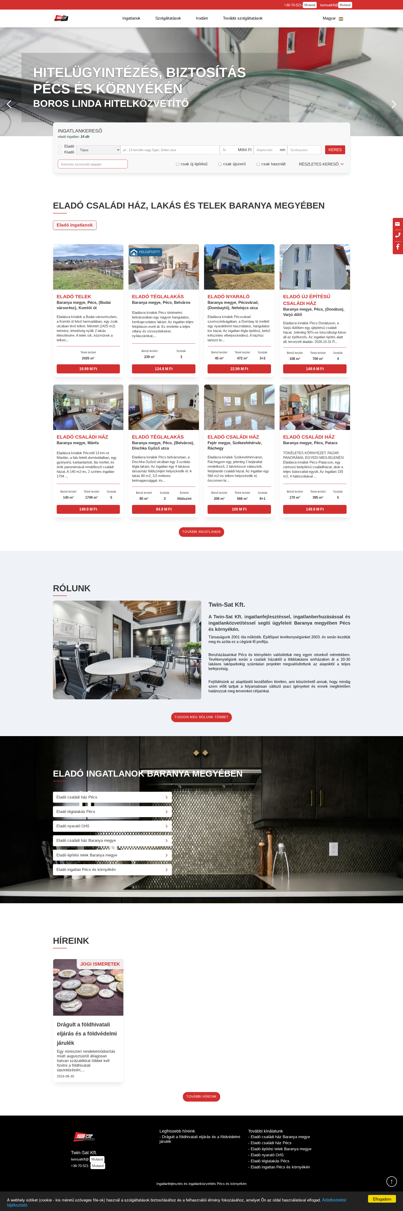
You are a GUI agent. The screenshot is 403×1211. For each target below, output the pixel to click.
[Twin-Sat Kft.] (61, 18)
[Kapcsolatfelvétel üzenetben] (397, 223)
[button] (131, 18)
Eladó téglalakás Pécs (75, 811)
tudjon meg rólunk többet (201, 717)
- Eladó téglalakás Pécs (268, 1161)
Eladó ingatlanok (75, 225)
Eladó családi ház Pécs (76, 797)
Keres (335, 150)
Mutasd (309, 5)
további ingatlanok (201, 532)
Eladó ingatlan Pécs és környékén (86, 869)
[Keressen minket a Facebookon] (398, 246)
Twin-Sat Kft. (84, 1152)
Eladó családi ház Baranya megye (86, 840)
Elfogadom (382, 1199)
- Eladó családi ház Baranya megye (279, 1137)
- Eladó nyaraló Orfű (265, 1155)
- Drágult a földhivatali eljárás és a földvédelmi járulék (200, 1139)
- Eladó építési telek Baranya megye (279, 1149)
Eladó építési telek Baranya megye (86, 855)
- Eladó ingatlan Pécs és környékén (279, 1167)
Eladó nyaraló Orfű (72, 826)
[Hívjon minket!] (398, 235)
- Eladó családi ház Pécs (270, 1143)
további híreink (201, 1096)
